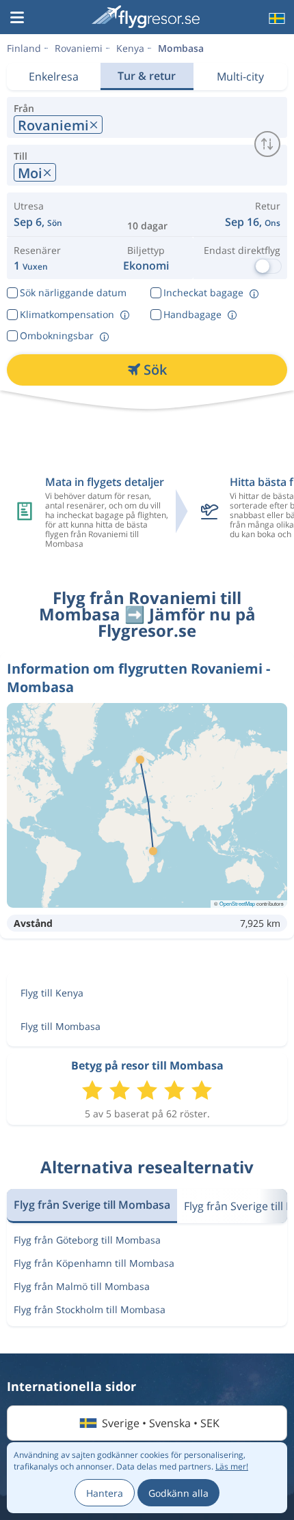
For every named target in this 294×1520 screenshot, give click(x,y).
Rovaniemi (79, 48)
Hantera (104, 1493)
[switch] (267, 144)
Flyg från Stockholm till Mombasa (89, 1309)
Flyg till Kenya (52, 992)
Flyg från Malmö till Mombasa (82, 1286)
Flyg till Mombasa (61, 1026)
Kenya (130, 48)
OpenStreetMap (237, 903)
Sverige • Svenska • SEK (160, 1423)
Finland (24, 48)
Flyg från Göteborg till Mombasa (87, 1239)
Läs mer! (231, 1466)
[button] (17, 18)
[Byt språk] (275, 18)
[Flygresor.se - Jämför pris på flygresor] (145, 16)
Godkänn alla (178, 1493)
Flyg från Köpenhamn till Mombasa (94, 1263)
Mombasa (181, 48)
